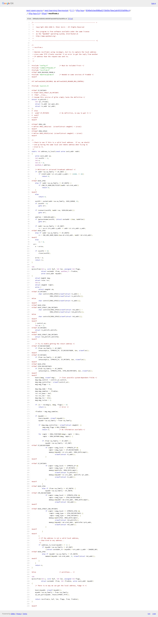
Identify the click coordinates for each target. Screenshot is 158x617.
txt (149, 614)
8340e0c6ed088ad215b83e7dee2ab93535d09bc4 (108, 10)
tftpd (44, 13)
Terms (25, 614)
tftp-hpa (80, 10)
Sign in (153, 3)
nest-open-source (34, 10)
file (70, 19)
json (154, 614)
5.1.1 (72, 10)
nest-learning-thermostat (56, 10)
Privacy (18, 614)
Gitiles (13, 614)
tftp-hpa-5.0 (34, 13)
